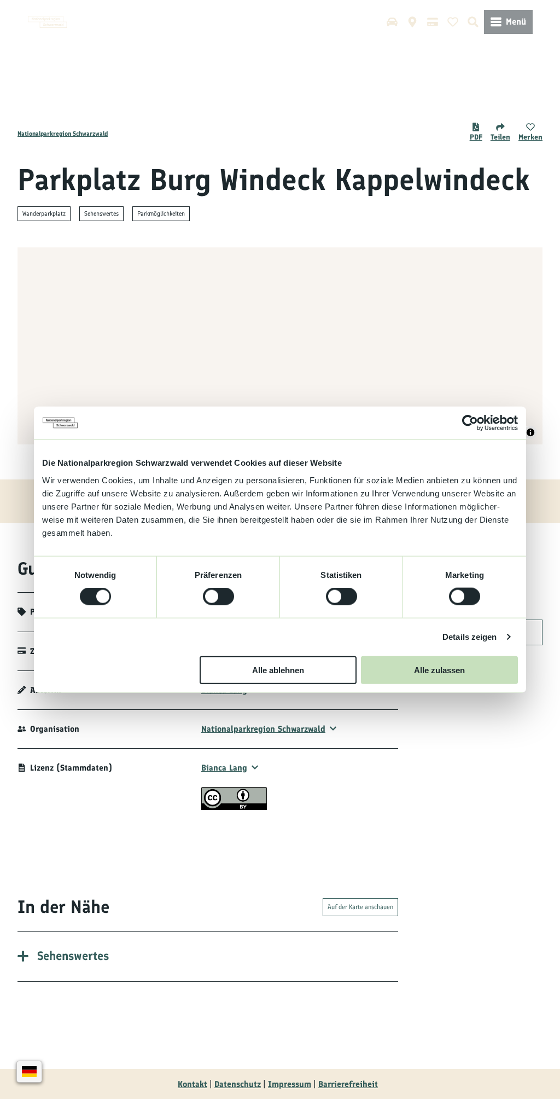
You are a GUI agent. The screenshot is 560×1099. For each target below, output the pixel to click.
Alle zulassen (439, 669)
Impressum (289, 1084)
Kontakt (192, 1084)
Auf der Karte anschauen (360, 907)
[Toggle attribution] (530, 432)
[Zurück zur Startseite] (47, 21)
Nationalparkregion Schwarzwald (63, 133)
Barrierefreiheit (348, 1084)
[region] (280, 345)
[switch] (218, 596)
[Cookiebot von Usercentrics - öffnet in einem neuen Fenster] (470, 423)
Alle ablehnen (278, 669)
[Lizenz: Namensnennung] (234, 807)
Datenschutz (237, 1084)
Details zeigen (469, 636)
